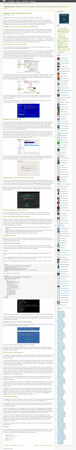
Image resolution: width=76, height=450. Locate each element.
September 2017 (60, 337)
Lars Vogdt (62, 188)
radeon (68, 48)
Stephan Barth (63, 111)
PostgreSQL (63, 48)
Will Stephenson (63, 302)
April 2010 (59, 421)
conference (60, 38)
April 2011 (59, 409)
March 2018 (59, 331)
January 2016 (60, 356)
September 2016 (60, 348)
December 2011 (60, 402)
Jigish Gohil (62, 162)
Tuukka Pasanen (63, 300)
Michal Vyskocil (63, 220)
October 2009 (60, 426)
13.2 (69, 29)
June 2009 (59, 430)
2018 (8, 3)
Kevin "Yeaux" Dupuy (64, 184)
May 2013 (59, 387)
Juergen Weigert (63, 176)
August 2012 (60, 394)
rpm (70, 49)
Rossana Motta (63, 262)
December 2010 (60, 413)
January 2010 (60, 424)
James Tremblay (63, 145)
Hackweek (59, 42)
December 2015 (60, 357)
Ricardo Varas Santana (64, 254)
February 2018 (60, 332)
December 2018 (60, 324)
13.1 (65, 29)
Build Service (65, 32)
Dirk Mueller (62, 118)
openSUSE (62, 46)
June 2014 (59, 374)
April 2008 (59, 444)
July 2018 (59, 329)
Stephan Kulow (63, 107)
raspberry (59, 49)
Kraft (64, 43)
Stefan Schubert (63, 283)
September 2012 (60, 393)
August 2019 (60, 317)
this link (25, 129)
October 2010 (60, 415)
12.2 (58, 29)
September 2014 (60, 371)
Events (61, 39)
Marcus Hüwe (62, 195)
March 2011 (59, 410)
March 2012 (59, 399)
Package (59, 48)
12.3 (62, 29)
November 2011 (60, 403)
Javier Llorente (63, 160)
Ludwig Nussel (63, 191)
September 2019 (60, 316)
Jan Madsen (62, 152)
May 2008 (59, 443)
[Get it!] (64, 14)
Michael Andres (63, 213)
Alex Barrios (62, 66)
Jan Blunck (62, 147)
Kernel (60, 43)
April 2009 (59, 432)
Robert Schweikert (63, 259)
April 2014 (59, 376)
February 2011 (60, 411)
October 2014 (60, 370)
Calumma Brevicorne (64, 97)
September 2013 (60, 383)
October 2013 (60, 382)
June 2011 (59, 407)
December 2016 (60, 346)
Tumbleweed (63, 50)
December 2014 (60, 368)
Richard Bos (62, 257)
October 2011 (60, 404)
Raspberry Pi (65, 49)
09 (12, 3)
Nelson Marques (63, 228)
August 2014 (60, 372)
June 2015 (59, 363)
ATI (66, 31)
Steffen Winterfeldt (64, 285)
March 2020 (59, 310)
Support (18, 1)
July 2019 (59, 318)
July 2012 (59, 395)
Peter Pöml (62, 238)
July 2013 (59, 385)
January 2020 (60, 312)
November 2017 (60, 335)
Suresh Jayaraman (64, 288)
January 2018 (60, 333)
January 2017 (60, 345)
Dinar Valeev (62, 116)
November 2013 (60, 381)
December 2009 (60, 425)
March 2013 (59, 388)
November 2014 (60, 369)
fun (62, 41)
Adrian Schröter (63, 58)
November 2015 (60, 358)
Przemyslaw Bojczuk (64, 235)
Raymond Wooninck (64, 250)
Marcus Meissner (63, 198)
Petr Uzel (62, 245)
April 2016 (59, 353)
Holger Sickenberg (63, 133)
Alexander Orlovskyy (64, 71)
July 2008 (59, 441)
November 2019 (60, 314)
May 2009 (59, 431)
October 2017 (60, 336)
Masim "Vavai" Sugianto (65, 210)
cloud (64, 34)
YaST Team (62, 304)
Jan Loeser (62, 149)
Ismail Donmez (63, 140)
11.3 (58, 28)
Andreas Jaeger (63, 78)
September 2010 (60, 416)
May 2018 (59, 329)
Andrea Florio (62, 76)
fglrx (59, 41)
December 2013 (60, 380)
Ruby (58, 50)
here (16, 247)
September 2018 (60, 327)
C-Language (59, 34)
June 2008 (59, 442)
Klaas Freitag (62, 186)
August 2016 (60, 349)
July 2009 (59, 429)
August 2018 (60, 328)
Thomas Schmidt (63, 114)
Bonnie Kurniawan (63, 92)
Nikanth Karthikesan (64, 233)
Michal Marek (62, 218)
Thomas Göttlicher (63, 293)
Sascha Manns (63, 266)
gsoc (69, 41)
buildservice (59, 32)
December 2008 (60, 436)
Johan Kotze (62, 169)
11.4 (62, 28)
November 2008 (60, 437)
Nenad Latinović (63, 231)
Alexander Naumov (64, 69)
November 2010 (60, 414)
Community (25, 1)
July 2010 (59, 418)
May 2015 (59, 364)
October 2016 (60, 348)
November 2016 (60, 347)
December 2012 (60, 391)
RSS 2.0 (9, 440)
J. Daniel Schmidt (63, 142)
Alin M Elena (62, 73)
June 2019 (59, 319)
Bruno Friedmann (63, 95)
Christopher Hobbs (63, 102)
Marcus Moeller (63, 200)
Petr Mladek (62, 243)
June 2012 (59, 396)
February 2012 (60, 400)
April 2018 (59, 330)
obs (61, 45)
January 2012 (60, 401)
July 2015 (59, 362)
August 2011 (59, 406)
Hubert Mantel (63, 135)
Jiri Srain (61, 165)
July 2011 (59, 406)
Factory (65, 39)
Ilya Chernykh (62, 138)
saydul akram (62, 269)
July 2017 (59, 339)
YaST (62, 52)
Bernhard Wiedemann (64, 90)
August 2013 (60, 384)
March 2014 (59, 377)
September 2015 (60, 360)
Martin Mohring (63, 207)
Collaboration (60, 35)
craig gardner (62, 109)
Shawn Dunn (62, 273)
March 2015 (59, 366)
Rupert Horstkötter (63, 264)
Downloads (11, 1)
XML (68, 50)
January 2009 (60, 435)
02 (10, 3)
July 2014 (59, 373)
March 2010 (59, 422)
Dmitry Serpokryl (63, 121)
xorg (58, 52)
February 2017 (60, 344)
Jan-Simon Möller (63, 157)
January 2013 (60, 390)
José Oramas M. (63, 172)
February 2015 (60, 367)
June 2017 (59, 340)
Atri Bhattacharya (63, 88)
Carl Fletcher (62, 99)
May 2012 (59, 397)
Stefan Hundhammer (64, 281)
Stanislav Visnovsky (64, 276)
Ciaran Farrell (62, 104)
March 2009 (59, 433)
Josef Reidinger (63, 174)
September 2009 (60, 427)
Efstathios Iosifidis (64, 123)
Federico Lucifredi (63, 128)
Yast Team (10, 439)
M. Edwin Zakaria (63, 193)
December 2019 (60, 313)
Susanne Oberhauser (64, 290)
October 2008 (60, 438)
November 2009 (60, 426)
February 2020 (60, 311)
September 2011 (60, 405)
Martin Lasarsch (63, 205)
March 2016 (59, 354)
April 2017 (59, 342)
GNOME (65, 41)
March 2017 (59, 343)
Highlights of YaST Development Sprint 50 (22, 3)
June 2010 (59, 419)
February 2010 (60, 423)
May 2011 (59, 408)
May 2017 (59, 341)
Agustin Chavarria (63, 60)
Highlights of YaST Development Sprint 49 (13, 445)
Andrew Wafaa (63, 83)
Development (33, 1)
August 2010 (60, 417)
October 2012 (60, 392)
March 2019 (59, 321)
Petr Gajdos (62, 240)
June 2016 (59, 351)
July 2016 (59, 350)
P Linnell (61, 226)
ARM (62, 31)
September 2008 (60, 439)
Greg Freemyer (63, 130)
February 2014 (60, 378)
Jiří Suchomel (62, 167)
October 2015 (60, 359)
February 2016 (60, 355)
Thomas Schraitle (63, 295)
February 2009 (60, 434)
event (58, 39)
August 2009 (60, 428)
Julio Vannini (62, 179)
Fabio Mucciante (63, 126)
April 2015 (59, 365)
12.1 (65, 28)
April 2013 (59, 387)
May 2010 (59, 420)
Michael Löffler (63, 215)
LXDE (58, 45)
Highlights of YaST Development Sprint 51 (43, 445)
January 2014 (60, 379)
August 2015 (60, 361)
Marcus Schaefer (63, 203)
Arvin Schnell (62, 85)
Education (66, 38)
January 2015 (60, 367)
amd (59, 31)
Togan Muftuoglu (63, 297)
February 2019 (60, 322)
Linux (67, 43)
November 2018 (60, 325)
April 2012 (59, 398)
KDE (63, 42)
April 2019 (59, 320)
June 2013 (59, 386)
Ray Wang (62, 247)
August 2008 (60, 440)
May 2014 (59, 375)
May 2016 (59, 352)
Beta (69, 31)
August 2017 (60, 338)
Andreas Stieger (63, 80)
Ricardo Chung (63, 252)
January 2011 (60, 412)
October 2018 (60, 326)
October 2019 (60, 315)
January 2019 (60, 323)
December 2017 (60, 334)
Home (5, 3)
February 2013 (60, 389)
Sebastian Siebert (63, 271)
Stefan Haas (62, 278)
